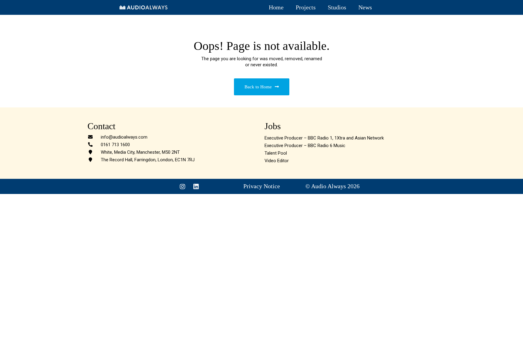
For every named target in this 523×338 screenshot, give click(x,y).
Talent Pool (276, 153)
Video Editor (277, 160)
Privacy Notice (261, 186)
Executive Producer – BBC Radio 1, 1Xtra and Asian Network (324, 138)
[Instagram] (182, 187)
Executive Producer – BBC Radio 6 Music (305, 145)
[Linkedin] (196, 187)
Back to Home (258, 86)
